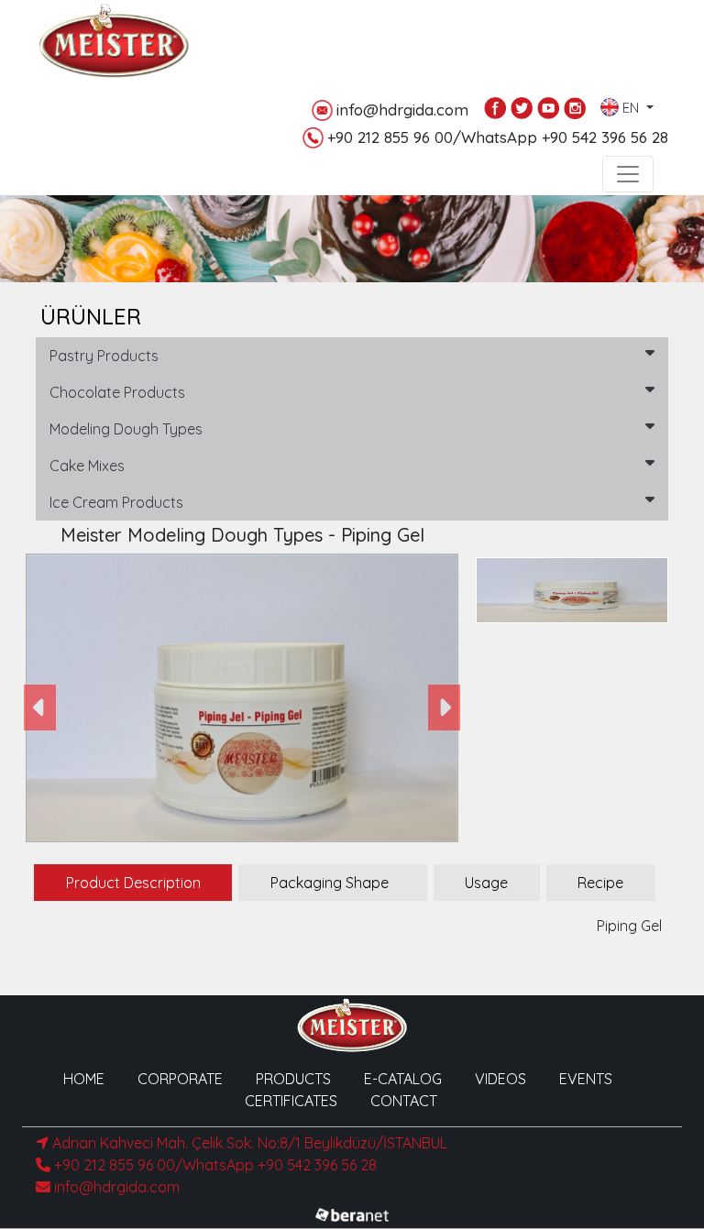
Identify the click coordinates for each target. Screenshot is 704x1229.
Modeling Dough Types (126, 429)
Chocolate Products (117, 392)
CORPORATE (180, 1079)
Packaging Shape (329, 882)
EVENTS (585, 1079)
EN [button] (631, 104)
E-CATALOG (403, 1079)
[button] (39, 707)
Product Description (133, 882)
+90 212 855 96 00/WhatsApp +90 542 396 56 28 (497, 137)
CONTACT (403, 1101)
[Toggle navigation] (628, 174)
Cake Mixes (87, 465)
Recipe (600, 882)
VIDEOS (500, 1079)
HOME (83, 1079)
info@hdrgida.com (402, 109)
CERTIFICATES (291, 1101)
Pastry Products (104, 355)
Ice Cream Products (116, 502)
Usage (486, 882)
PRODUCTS (293, 1079)
